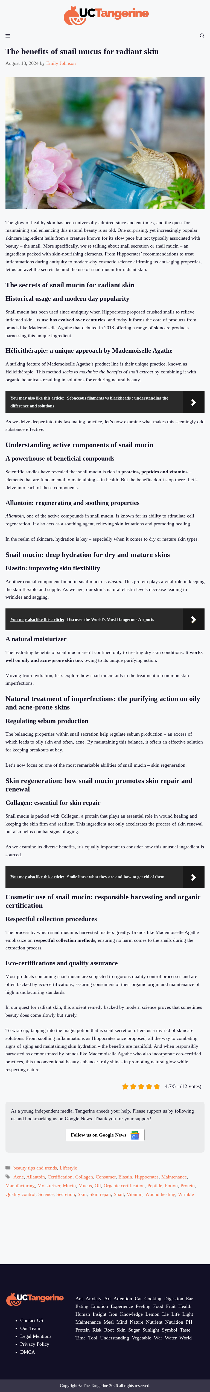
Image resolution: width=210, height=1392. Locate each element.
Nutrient (154, 1322)
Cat (138, 1298)
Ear (189, 1298)
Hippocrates (147, 1177)
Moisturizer (48, 1185)
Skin (82, 1194)
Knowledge (131, 1314)
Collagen (84, 1177)
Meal (109, 1322)
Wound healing (160, 1194)
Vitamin (134, 1194)
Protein (187, 1185)
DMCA (27, 1352)
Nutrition (174, 1322)
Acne (18, 1177)
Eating (81, 1306)
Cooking (152, 1298)
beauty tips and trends (35, 1168)
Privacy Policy (34, 1344)
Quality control (20, 1194)
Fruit (171, 1306)
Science (46, 1194)
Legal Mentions (35, 1336)
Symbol (169, 1330)
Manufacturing (20, 1185)
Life (175, 1314)
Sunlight (150, 1330)
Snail (119, 1194)
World (185, 1338)
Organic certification (124, 1185)
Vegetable (141, 1338)
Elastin (125, 1177)
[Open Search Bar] (202, 36)
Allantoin (35, 1177)
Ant (79, 1298)
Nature (136, 1322)
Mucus (85, 1185)
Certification (60, 1177)
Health (184, 1306)
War (158, 1338)
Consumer (106, 1177)
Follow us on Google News (99, 1135)
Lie (165, 1314)
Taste (185, 1330)
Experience (122, 1306)
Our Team (30, 1328)
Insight (99, 1314)
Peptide (154, 1185)
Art (107, 1298)
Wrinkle (186, 1194)
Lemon (152, 1314)
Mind (121, 1322)
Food (158, 1306)
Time (80, 1338)
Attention (122, 1298)
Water (171, 1338)
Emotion (99, 1306)
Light (187, 1314)
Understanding (114, 1338)
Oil (98, 1185)
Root (109, 1330)
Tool (92, 1338)
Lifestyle (68, 1168)
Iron (113, 1314)
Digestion (173, 1298)
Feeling (143, 1306)
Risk (96, 1330)
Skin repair (100, 1194)
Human (82, 1314)
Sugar (134, 1330)
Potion (171, 1185)
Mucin (69, 1185)
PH (189, 1322)
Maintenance (174, 1177)
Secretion (65, 1194)
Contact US (31, 1320)
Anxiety (93, 1298)
